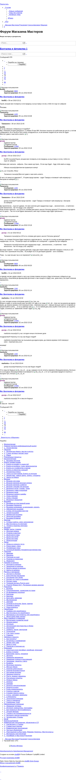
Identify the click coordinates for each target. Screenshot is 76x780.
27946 (16, 146)
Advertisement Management (23, 751)
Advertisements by (6, 751)
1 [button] (4, 68)
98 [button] (5, 82)
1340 (16, 288)
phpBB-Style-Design (31, 761)
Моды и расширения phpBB (10, 763)
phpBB (17, 754)
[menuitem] (15, 11)
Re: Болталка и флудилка (12, 97)
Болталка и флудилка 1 (13, 48)
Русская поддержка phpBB (10, 758)
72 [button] (5, 73)
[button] (4, 60)
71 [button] (5, 72)
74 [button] (5, 77)
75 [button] (5, 79)
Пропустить (4, 4)
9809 (16, 91)
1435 (16, 114)
